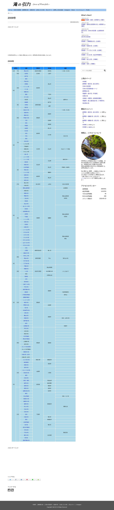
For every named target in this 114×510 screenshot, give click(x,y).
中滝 (26, 136)
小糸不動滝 (26, 167)
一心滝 (26, 271)
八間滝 (26, 250)
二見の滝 (26, 198)
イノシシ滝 (26, 86)
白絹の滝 (26, 417)
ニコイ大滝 (26, 172)
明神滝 (26, 276)
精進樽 (26, 102)
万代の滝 (26, 430)
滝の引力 (55, 507)
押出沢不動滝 (26, 339)
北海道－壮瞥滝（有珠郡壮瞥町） (93, 98)
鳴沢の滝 (26, 302)
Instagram (67, 10)
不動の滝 (26, 266)
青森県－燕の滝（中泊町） (91, 93)
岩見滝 (26, 208)
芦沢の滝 (26, 328)
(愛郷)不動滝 (26, 297)
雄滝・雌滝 (26, 380)
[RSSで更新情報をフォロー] (12, 490)
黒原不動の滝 (26, 440)
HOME (85, 81)
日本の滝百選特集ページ (90, 88)
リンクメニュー (80, 10)
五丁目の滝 (26, 261)
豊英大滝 (26, 388)
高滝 (26, 138)
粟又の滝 (26, 435)
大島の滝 (26, 313)
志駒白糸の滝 (26, 391)
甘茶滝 (26, 224)
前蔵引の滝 (26, 398)
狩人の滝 (26, 406)
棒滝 (26, 393)
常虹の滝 (26, 169)
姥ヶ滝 (26, 154)
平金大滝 (26, 81)
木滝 (26, 133)
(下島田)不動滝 (26, 294)
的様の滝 (26, 365)
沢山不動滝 (26, 396)
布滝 (26, 123)
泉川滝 (26, 424)
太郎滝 (26, 214)
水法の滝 (26, 141)
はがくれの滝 (26, 242)
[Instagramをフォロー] (9, 490)
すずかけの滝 (26, 245)
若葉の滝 (26, 193)
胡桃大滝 (26, 91)
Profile (87, 10)
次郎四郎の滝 (26, 211)
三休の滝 (26, 177)
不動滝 (26, 125)
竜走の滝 (26, 258)
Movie (73, 10)
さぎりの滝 (26, 234)
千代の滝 (26, 432)
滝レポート (49, 10)
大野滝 (26, 104)
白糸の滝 (26, 378)
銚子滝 (26, 76)
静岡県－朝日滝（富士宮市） (91, 84)
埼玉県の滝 (86, 103)
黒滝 (26, 419)
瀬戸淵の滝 (26, 320)
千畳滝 (26, 216)
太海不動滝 (26, 422)
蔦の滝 (26, 307)
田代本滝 (26, 281)
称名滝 (26, 162)
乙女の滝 (26, 409)
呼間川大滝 (26, 305)
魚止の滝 (26, 203)
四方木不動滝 (26, 427)
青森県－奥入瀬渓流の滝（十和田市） (94, 100)
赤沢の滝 (26, 367)
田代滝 (26, 437)
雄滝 (26, 375)
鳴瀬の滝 (26, 268)
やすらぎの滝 (26, 240)
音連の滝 (26, 318)
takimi (90, 127)
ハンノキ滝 (26, 159)
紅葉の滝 (26, 227)
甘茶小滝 (26, 221)
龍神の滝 (26, 385)
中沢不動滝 (26, 336)
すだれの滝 (26, 232)
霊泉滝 (26, 292)
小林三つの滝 (26, 284)
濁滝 (26, 94)
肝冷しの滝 (26, 255)
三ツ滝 (26, 89)
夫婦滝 (26, 128)
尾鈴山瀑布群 (26, 188)
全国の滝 (32, 10)
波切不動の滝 (26, 289)
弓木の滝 (26, 287)
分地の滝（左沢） (26, 354)
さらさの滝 (26, 237)
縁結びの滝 (26, 253)
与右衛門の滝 (26, 310)
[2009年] (21, 480)
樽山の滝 (26, 71)
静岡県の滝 (25, 10)
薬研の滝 (26, 404)
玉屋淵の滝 (26, 326)
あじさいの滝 (26, 206)
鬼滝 (26, 78)
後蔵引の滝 (26, 401)
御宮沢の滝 (26, 352)
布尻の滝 (26, 164)
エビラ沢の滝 (26, 359)
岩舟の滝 (26, 180)
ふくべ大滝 (26, 156)
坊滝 (26, 414)
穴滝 (26, 120)
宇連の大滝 (26, 117)
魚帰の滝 (26, 175)
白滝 (26, 247)
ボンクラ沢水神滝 (26, 346)
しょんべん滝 (26, 300)
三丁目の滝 (26, 263)
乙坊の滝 (26, 411)
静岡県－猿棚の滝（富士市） (91, 116)
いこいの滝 (26, 219)
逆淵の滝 (26, 112)
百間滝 (26, 84)
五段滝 (26, 201)
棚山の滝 (26, 315)
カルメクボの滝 (26, 370)
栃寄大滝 (26, 383)
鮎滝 (26, 323)
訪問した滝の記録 (58, 10)
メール (83, 178)
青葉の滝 (26, 195)
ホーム (10, 10)
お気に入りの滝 (40, 10)
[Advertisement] (44, 39)
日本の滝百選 (17, 10)
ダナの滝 (26, 97)
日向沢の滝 (26, 372)
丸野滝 (26, 73)
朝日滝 (26, 107)
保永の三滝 (26, 110)
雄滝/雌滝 (26, 362)
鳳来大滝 (26, 115)
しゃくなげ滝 (26, 229)
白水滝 (26, 130)
